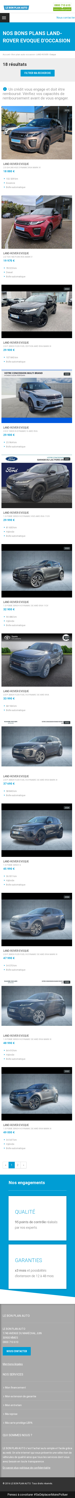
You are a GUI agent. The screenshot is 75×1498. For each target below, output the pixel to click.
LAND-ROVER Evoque (22, 166)
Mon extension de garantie (20, 1396)
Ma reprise (11, 1414)
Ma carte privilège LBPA (18, 1422)
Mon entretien (13, 1405)
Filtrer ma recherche (37, 73)
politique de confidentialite (34, 1467)
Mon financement (15, 1387)
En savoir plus (11, 1467)
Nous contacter (66, 17)
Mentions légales (13, 1364)
